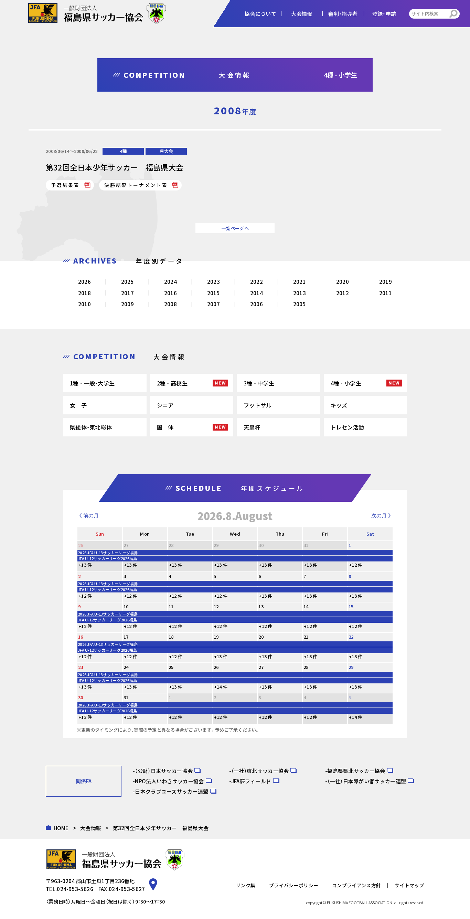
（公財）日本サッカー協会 (164, 770)
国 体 (165, 427)
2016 (170, 293)
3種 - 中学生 (259, 383)
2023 (213, 281)
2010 (84, 304)
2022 (256, 281)
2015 (213, 293)
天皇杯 (252, 427)
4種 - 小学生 (346, 383)
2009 (127, 304)
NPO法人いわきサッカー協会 (169, 781)
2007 (213, 304)
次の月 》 (382, 515)
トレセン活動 (347, 427)
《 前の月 (88, 515)
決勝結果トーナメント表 (136, 185)
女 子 (78, 405)
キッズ (339, 405)
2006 (256, 304)
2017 (127, 293)
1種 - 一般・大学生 (92, 383)
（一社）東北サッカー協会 (260, 770)
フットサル (258, 405)
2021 (299, 281)
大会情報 (90, 828)
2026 (84, 281)
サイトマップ (409, 885)
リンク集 (245, 885)
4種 (123, 151)
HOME (61, 828)
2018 (84, 293)
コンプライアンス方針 (356, 885)
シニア (165, 405)
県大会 (166, 151)
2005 (299, 304)
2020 (342, 281)
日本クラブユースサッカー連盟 (171, 791)
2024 (170, 281)
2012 (342, 293)
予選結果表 (65, 185)
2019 (385, 281)
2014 (256, 293)
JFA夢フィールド (251, 781)
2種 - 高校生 (172, 383)
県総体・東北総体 (91, 427)
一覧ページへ (235, 228)
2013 (299, 293)
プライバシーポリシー (293, 885)
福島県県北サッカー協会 (356, 770)
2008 (170, 304)
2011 (385, 293)
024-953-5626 (75, 888)
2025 (127, 281)
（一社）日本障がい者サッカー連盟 (366, 781)
